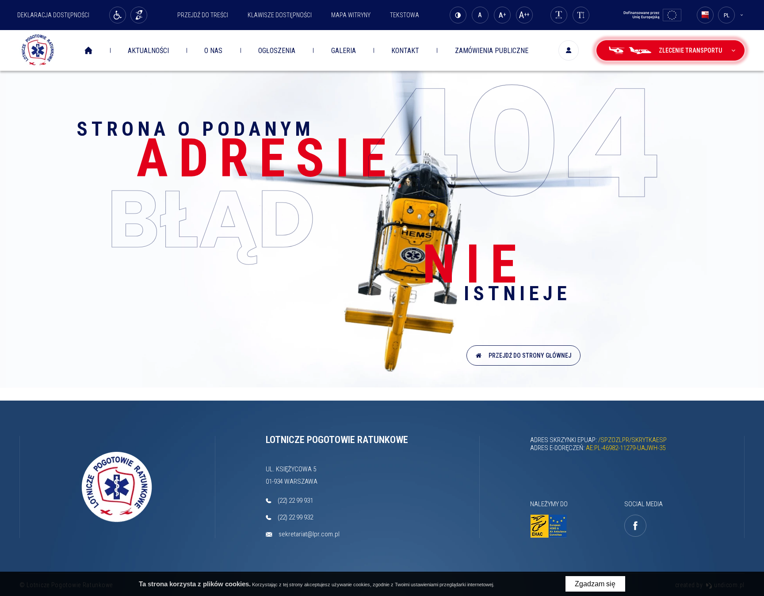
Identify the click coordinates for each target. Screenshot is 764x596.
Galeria (343, 50)
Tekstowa (404, 15)
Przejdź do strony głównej (528, 355)
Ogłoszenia (276, 50)
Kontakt (405, 50)
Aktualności (148, 50)
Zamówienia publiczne (491, 50)
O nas (213, 50)
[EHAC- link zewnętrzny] (550, 526)
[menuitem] (95, 50)
